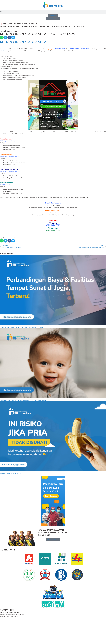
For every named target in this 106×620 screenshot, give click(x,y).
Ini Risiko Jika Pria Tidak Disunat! (11, 473)
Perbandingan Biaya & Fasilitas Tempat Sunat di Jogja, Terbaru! (21, 327)
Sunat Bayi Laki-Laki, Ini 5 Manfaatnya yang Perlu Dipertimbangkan (23, 400)
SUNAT (2, 51)
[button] (2, 37)
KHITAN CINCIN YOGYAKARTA (23, 42)
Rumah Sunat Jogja (8, 31)
